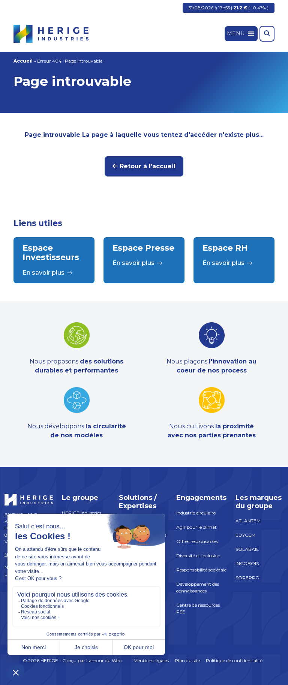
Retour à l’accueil (147, 166)
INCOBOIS (247, 563)
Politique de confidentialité (234, 660)
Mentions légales (151, 660)
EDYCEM (245, 535)
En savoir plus (43, 272)
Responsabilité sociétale (201, 570)
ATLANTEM (248, 520)
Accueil (23, 61)
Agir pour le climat (196, 527)
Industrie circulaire (196, 513)
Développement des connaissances (197, 587)
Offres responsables (197, 541)
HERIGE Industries (81, 513)
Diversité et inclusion (198, 555)
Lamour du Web (104, 660)
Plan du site (187, 660)
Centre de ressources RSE (198, 608)
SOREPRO (248, 577)
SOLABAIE (247, 549)
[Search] (267, 34)
